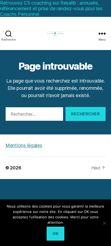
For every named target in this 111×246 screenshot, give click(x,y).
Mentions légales (23, 145)
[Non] (104, 223)
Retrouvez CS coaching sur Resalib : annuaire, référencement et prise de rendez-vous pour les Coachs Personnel (51, 8)
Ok (56, 233)
